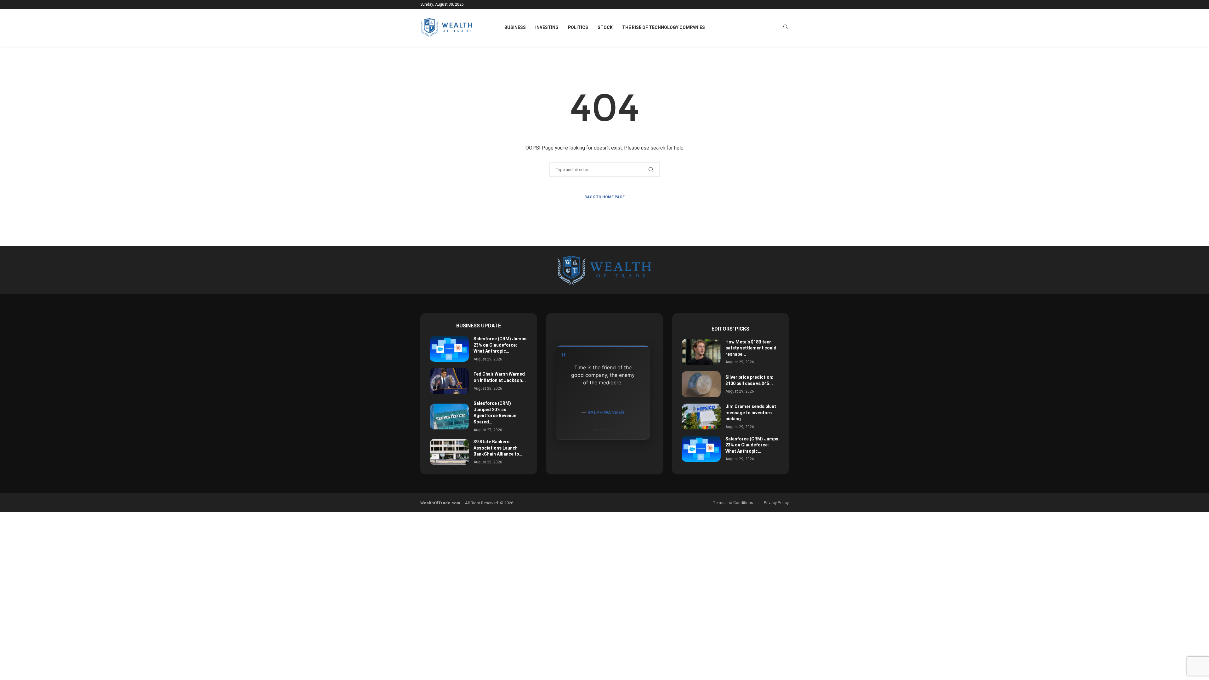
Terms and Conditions (733, 503)
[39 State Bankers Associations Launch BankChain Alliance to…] (449, 452)
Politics (578, 27)
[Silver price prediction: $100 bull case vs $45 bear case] (701, 384)
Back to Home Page (604, 197)
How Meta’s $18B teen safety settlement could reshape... (750, 348)
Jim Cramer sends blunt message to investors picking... (750, 412)
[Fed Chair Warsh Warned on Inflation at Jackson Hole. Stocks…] (449, 381)
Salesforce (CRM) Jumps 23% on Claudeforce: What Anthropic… (500, 345)
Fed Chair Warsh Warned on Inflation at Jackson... (500, 377)
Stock (605, 27)
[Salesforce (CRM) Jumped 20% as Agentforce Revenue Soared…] (449, 417)
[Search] (785, 28)
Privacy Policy (776, 503)
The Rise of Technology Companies (663, 27)
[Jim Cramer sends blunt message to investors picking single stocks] (701, 417)
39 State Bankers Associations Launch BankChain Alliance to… (498, 448)
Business (515, 27)
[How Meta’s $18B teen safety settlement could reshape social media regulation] (701, 352)
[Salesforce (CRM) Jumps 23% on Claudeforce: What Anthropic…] (449, 349)
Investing (547, 27)
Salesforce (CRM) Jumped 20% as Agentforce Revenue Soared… (495, 412)
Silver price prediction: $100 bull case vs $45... (749, 380)
